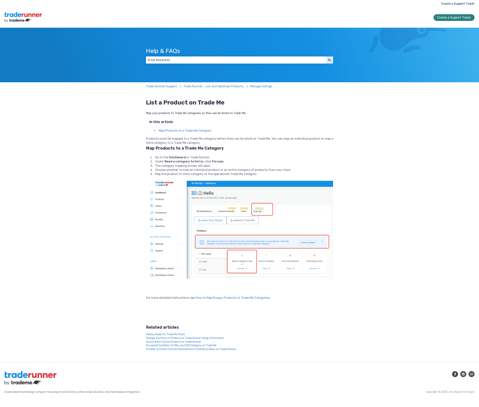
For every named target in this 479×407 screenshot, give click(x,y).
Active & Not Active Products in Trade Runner (173, 341)
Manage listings (261, 86)
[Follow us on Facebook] (455, 374)
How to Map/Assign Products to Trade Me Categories (233, 298)
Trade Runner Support (161, 86)
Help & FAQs (163, 50)
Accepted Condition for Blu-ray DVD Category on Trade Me (181, 345)
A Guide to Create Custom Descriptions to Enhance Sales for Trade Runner (191, 349)
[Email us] (472, 374)
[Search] (329, 60)
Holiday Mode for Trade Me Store (165, 334)
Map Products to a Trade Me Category (185, 130)
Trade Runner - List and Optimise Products (213, 86)
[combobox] (236, 60)
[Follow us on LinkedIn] (463, 374)
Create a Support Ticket (458, 3)
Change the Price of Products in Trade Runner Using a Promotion (185, 338)
